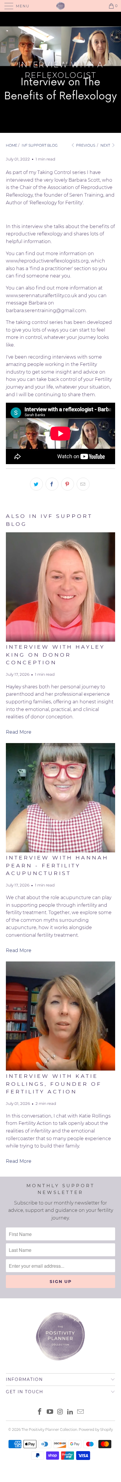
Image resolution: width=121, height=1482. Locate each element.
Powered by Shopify (96, 1429)
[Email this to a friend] (83, 484)
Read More (18, 732)
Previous (85, 145)
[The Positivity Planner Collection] (60, 6)
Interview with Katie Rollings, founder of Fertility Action (54, 1084)
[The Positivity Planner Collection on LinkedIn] (70, 1412)
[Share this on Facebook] (52, 484)
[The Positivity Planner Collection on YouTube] (50, 1412)
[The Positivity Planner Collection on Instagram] (60, 1412)
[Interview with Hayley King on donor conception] (60, 587)
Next (105, 145)
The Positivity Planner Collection (49, 1429)
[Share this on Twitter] (36, 484)
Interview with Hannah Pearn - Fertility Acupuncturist (57, 865)
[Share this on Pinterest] (67, 484)
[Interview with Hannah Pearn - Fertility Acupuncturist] (60, 797)
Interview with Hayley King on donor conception (55, 654)
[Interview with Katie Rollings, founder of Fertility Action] (60, 1016)
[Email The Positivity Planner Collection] (80, 1412)
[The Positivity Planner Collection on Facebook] (40, 1412)
